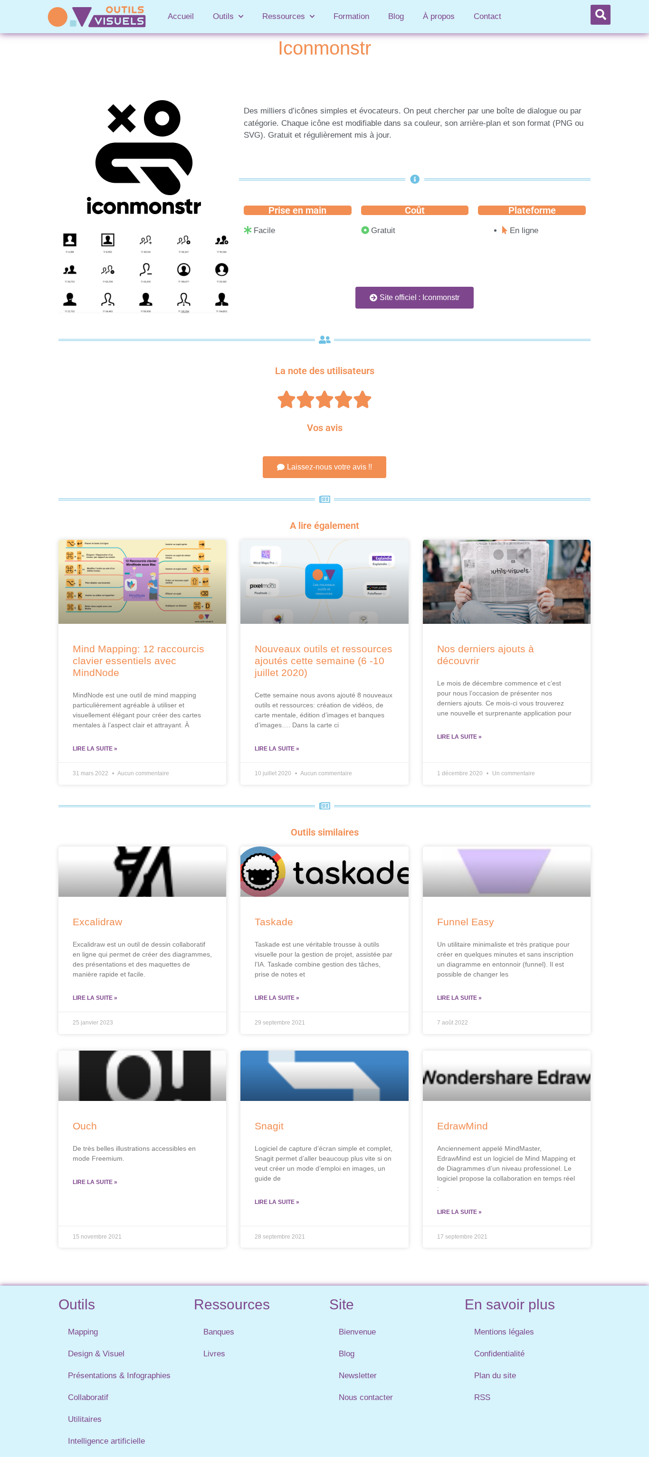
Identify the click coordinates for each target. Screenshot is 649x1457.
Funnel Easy (465, 921)
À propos (439, 16)
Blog (396, 16)
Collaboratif (88, 1397)
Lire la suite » (95, 748)
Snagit (269, 1125)
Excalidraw (97, 921)
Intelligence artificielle (106, 1441)
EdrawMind (462, 1125)
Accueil (181, 16)
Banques (218, 1331)
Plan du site (495, 1375)
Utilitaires (85, 1419)
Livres (214, 1353)
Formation (351, 16)
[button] (601, 15)
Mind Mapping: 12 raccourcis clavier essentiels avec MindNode (138, 660)
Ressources (283, 16)
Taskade (274, 921)
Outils (223, 16)
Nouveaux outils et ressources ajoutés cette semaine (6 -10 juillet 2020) (323, 660)
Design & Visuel (96, 1353)
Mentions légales (504, 1331)
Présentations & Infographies (119, 1375)
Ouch (85, 1125)
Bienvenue (357, 1331)
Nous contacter (366, 1397)
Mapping (83, 1331)
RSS (482, 1397)
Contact (487, 16)
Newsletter (358, 1375)
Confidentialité (499, 1353)
